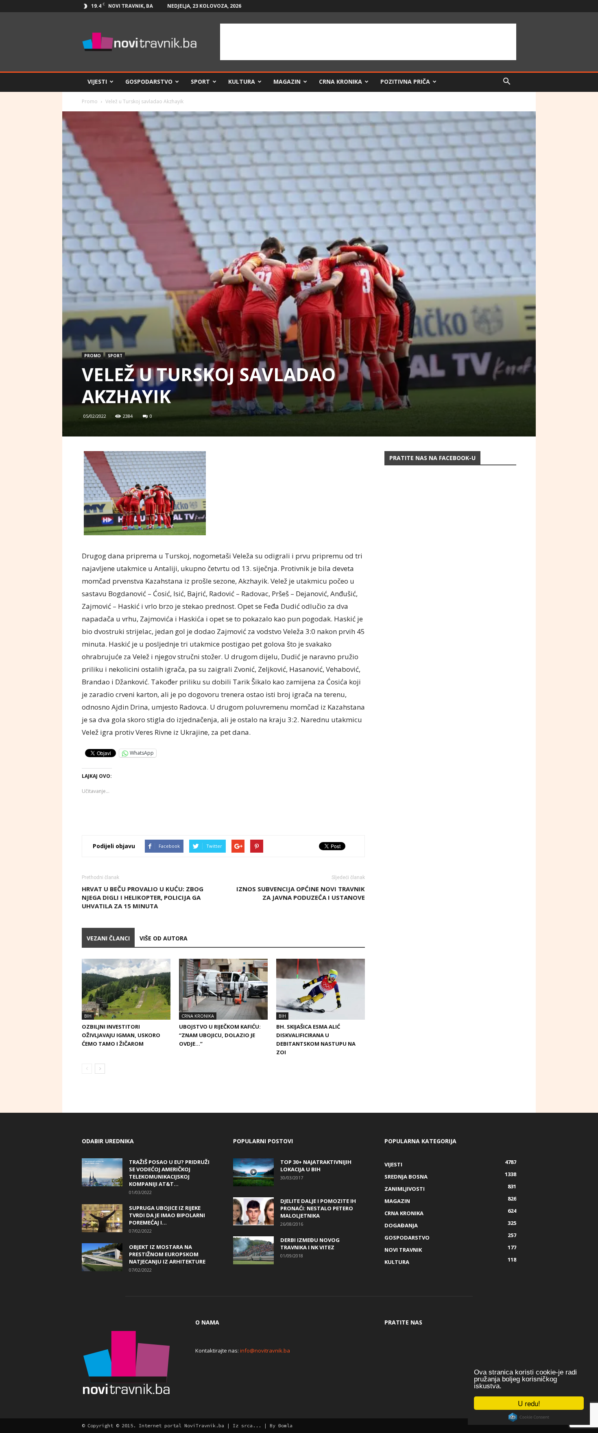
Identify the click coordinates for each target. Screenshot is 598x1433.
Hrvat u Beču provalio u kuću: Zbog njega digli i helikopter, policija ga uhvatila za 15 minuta (142, 897)
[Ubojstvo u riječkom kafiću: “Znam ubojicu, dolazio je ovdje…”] (223, 989)
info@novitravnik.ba (265, 1350)
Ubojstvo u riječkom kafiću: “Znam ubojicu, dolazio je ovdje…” (220, 1035)
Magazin (287, 81)
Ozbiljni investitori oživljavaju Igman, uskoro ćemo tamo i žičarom (121, 1035)
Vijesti (97, 81)
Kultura (241, 81)
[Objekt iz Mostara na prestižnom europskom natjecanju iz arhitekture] (102, 1257)
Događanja (401, 1225)
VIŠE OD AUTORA (164, 938)
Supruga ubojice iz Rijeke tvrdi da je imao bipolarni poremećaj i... (167, 1215)
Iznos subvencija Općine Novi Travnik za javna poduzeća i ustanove (300, 893)
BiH (88, 1016)
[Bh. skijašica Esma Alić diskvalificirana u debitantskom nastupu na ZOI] (320, 989)
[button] (506, 81)
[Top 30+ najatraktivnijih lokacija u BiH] (253, 1172)
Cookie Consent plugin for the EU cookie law (529, 1417)
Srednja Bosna (406, 1176)
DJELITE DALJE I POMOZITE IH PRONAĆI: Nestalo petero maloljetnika (318, 1208)
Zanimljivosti (404, 1188)
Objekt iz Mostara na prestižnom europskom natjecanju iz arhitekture (167, 1254)
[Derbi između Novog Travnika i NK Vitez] (253, 1250)
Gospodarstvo (148, 81)
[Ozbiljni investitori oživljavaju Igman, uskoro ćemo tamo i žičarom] (126, 989)
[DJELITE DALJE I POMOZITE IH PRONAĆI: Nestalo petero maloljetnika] (253, 1211)
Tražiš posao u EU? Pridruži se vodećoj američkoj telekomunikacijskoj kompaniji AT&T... (169, 1173)
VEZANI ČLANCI (108, 938)
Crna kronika (340, 81)
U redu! (529, 1403)
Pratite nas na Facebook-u (432, 457)
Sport (200, 81)
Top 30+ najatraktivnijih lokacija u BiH (315, 1165)
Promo (90, 101)
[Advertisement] (368, 42)
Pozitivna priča (405, 81)
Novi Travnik (403, 1249)
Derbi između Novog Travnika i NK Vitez (310, 1243)
